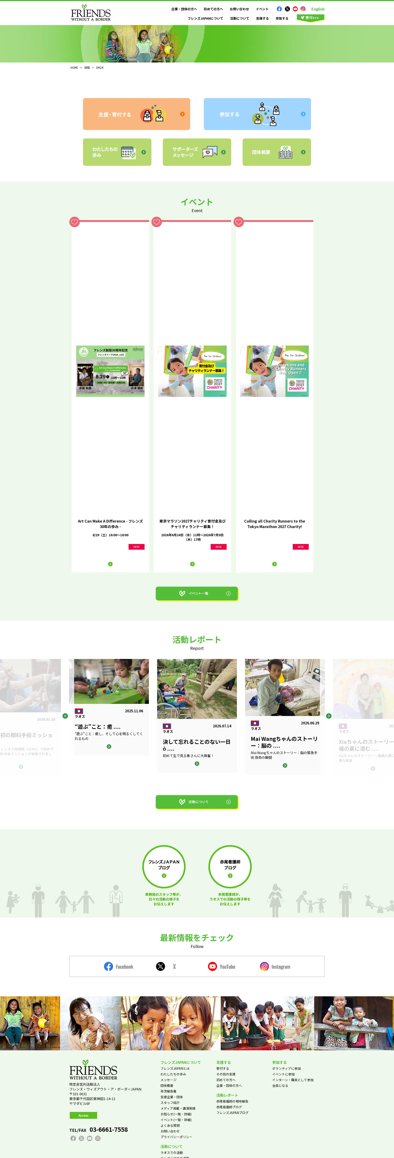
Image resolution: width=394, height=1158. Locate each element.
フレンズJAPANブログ (232, 1112)
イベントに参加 (283, 1074)
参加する (282, 18)
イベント (262, 9)
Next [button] (329, 716)
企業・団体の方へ (184, 9)
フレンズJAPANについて (205, 18)
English (318, 9)
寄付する (222, 1068)
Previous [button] (65, 716)
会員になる (280, 1085)
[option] (197, 716)
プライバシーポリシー (176, 1137)
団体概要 (167, 1085)
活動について (239, 18)
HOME (74, 67)
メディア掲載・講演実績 (178, 1108)
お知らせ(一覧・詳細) (176, 1114)
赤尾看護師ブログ (229, 1107)
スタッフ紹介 (170, 1102)
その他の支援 (226, 1074)
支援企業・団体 (172, 1097)
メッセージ (168, 1079)
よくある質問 (170, 1125)
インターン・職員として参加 (293, 1079)
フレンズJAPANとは (175, 1068)
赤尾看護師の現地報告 (232, 1101)
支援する (262, 18)
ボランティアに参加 (286, 1068)
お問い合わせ (239, 9)
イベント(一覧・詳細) (176, 1119)
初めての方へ (213, 9)
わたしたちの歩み (173, 1074)
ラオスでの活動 (172, 1152)
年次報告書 (168, 1091)
